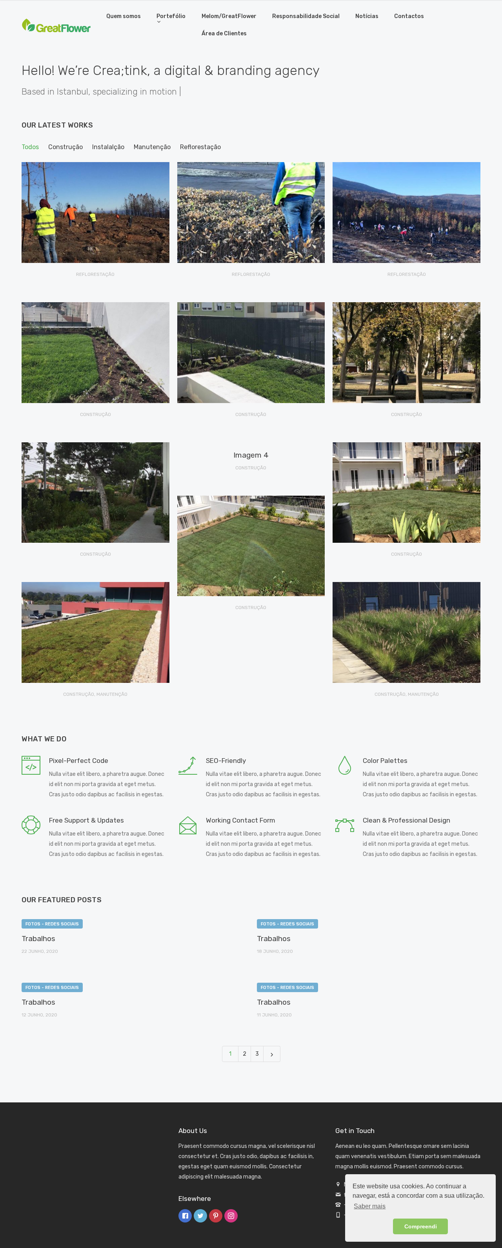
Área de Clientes (224, 33)
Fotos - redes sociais (52, 924)
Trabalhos (38, 938)
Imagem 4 (251, 455)
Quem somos (123, 16)
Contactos (409, 16)
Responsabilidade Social (306, 16)
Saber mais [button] (370, 1206)
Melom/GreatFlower (229, 16)
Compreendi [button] (420, 1226)
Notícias (366, 16)
